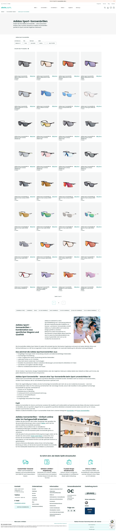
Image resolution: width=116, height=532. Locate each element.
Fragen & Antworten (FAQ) (56, 489)
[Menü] (114, 520)
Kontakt (34, 489)
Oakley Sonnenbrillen (54, 310)
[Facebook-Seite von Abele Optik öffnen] (68, 510)
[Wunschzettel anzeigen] (110, 8)
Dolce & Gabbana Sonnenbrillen (90, 310)
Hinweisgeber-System (55, 510)
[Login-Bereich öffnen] (107, 8)
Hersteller (32, 40)
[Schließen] (114, 1)
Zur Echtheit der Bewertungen (57, 512)
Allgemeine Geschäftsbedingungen (55, 491)
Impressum (52, 501)
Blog (109, 3)
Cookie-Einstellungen (55, 507)
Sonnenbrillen (44, 7)
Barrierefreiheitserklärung (56, 503)
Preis (24, 40)
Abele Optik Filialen (36, 436)
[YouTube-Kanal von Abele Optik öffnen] (74, 510)
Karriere (113, 3)
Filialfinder (34, 491)
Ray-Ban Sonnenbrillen (43, 310)
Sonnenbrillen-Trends (20, 310)
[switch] (112, 527)
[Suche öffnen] (104, 8)
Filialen (43, 423)
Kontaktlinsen (54, 7)
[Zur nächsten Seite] (63, 302)
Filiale (9, 3)
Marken (62, 7)
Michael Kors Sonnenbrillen (76, 310)
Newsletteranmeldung (37, 506)
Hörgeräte (99, 3)
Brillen (35, 7)
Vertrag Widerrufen (23, 507)
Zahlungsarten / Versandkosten (57, 497)
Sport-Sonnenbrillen (83, 410)
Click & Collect (35, 504)
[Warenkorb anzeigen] (113, 8)
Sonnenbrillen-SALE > (62, 1)
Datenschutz (53, 505)
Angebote (70, 7)
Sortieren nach (17, 40)
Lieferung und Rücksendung (56, 499)
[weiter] (99, 310)
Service (104, 3)
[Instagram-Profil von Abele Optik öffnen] (71, 510)
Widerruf (52, 494)
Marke (39, 40)
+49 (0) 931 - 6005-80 (19, 497)
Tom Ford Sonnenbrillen (64, 310)
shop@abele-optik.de (19, 503)
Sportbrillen (70, 410)
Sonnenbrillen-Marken (11, 11)
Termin (4, 3)
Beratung (78, 7)
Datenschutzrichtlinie (58, 523)
